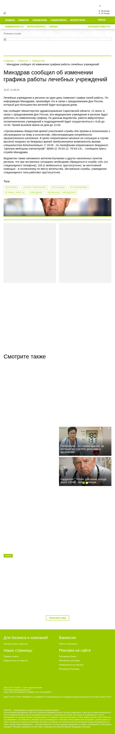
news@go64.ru (94, 724)
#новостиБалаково (34, 187)
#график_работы (14, 192)
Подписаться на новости (16, 660)
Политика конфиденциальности (17, 690)
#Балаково (11, 187)
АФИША (53, 26)
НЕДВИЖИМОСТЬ (14, 26)
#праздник (36, 192)
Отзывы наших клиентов (15, 644)
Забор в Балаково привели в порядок (28, 400)
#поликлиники (78, 187)
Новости (23, 20)
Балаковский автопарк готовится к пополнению (82, 591)
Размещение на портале (71, 665)
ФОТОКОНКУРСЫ (36, 26)
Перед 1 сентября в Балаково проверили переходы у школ (24, 528)
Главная (10, 20)
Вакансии (67, 637)
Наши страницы (18, 650)
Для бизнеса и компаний (26, 637)
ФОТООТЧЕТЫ (77, 20)
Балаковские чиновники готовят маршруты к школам (80, 402)
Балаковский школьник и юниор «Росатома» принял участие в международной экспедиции (25, 593)
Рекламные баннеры (69, 669)
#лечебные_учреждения (61, 192)
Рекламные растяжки (69, 660)
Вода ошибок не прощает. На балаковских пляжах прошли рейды (27, 465)
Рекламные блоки (67, 656)
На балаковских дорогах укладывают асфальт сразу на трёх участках (84, 528)
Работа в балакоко (68, 644)
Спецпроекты (59, 20)
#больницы (58, 187)
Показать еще (57, 617)
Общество (38, 60)
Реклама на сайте (75, 650)
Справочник (39, 20)
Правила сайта (11, 656)
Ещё (63, 26)
